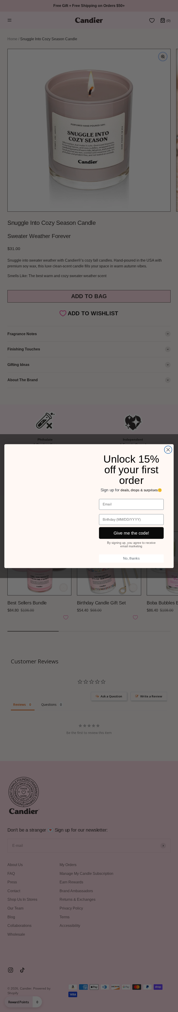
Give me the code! (131, 532)
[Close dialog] (168, 449)
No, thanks (131, 558)
